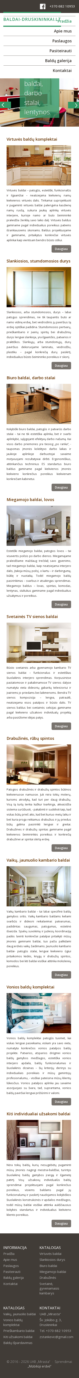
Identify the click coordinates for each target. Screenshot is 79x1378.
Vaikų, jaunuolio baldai (19, 1314)
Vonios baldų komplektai (13, 1322)
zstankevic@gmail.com (56, 1337)
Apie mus (63, 31)
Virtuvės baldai (50, 1253)
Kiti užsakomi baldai (17, 1337)
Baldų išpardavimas (17, 1342)
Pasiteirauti (60, 50)
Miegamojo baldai (53, 1271)
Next (73, 106)
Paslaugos (62, 40)
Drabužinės (48, 1277)
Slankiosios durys (52, 1259)
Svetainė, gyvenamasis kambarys (49, 1288)
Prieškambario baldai (18, 1330)
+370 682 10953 (62, 6)
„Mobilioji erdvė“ (39, 1366)
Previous (5, 106)
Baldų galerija (58, 60)
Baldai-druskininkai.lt (32, 19)
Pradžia (8, 1253)
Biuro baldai (48, 1265)
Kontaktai (62, 70)
